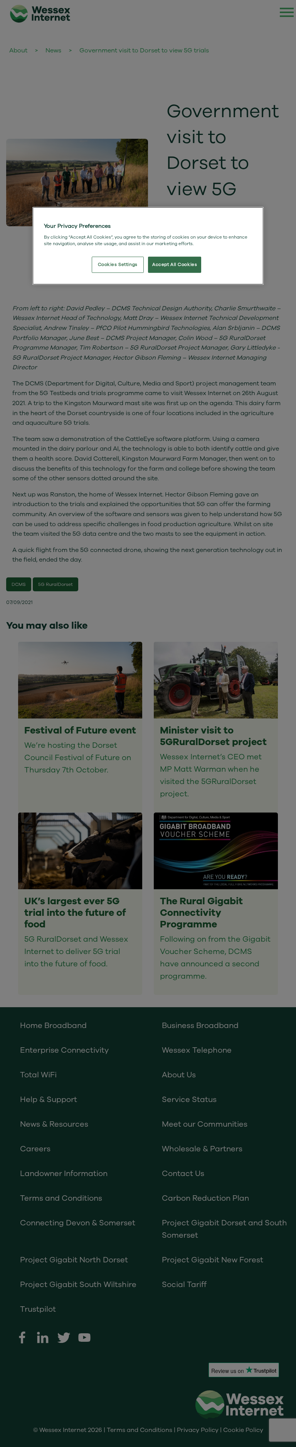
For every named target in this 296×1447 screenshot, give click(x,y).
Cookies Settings (118, 265)
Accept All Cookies (174, 265)
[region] (148, 246)
